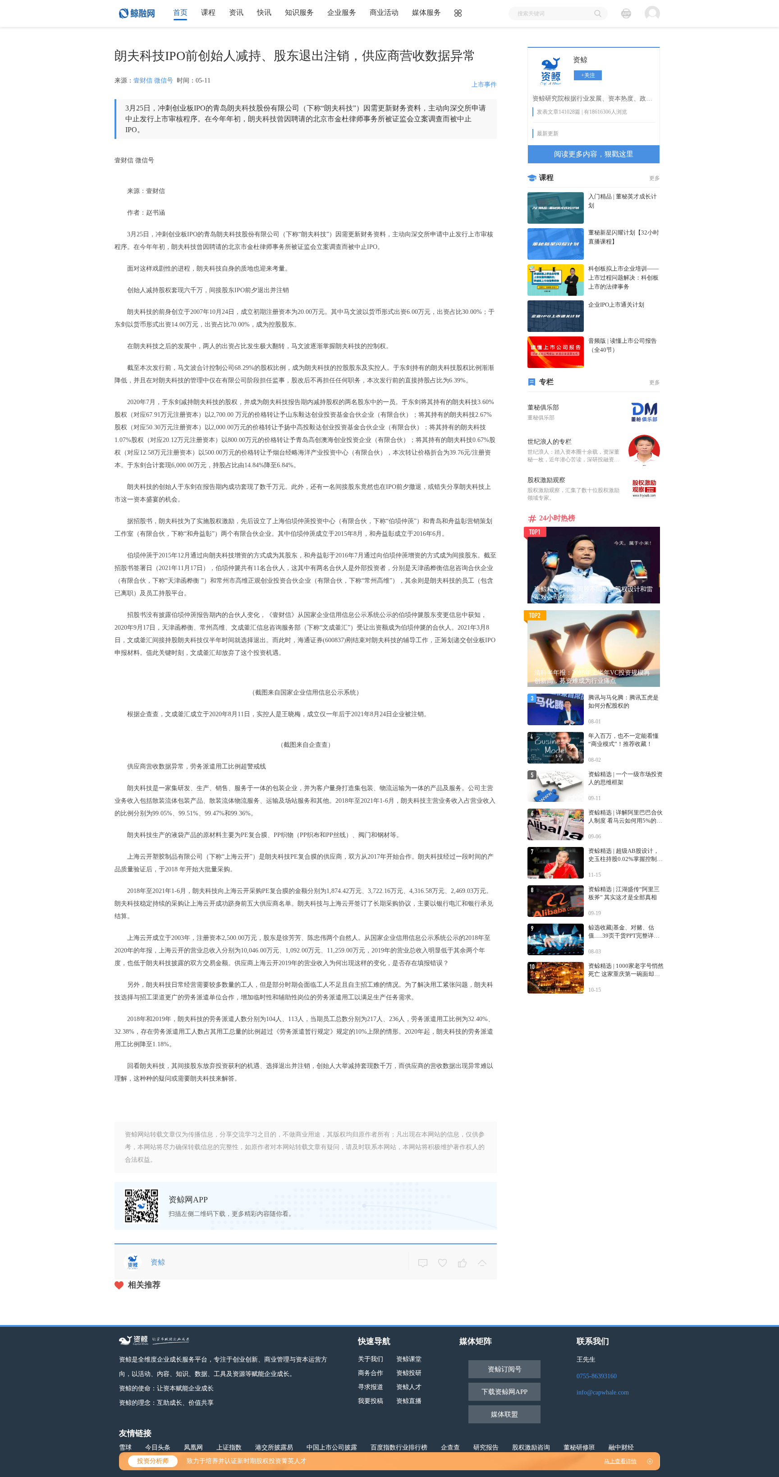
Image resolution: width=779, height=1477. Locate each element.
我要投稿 (370, 1401)
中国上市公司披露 (332, 1447)
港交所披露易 (274, 1447)
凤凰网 (193, 1447)
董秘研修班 (579, 1447)
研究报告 (486, 1447)
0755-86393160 (597, 1376)
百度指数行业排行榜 (399, 1447)
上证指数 (229, 1447)
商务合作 (370, 1373)
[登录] (652, 13)
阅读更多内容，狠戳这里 (593, 154)
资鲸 (580, 60)
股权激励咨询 (531, 1447)
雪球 (125, 1447)
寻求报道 (370, 1387)
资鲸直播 (409, 1401)
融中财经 (621, 1447)
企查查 (450, 1447)
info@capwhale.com (603, 1392)
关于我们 (370, 1359)
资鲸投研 (409, 1373)
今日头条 (157, 1447)
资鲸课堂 (409, 1359)
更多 (654, 178)
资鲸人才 (409, 1387)
